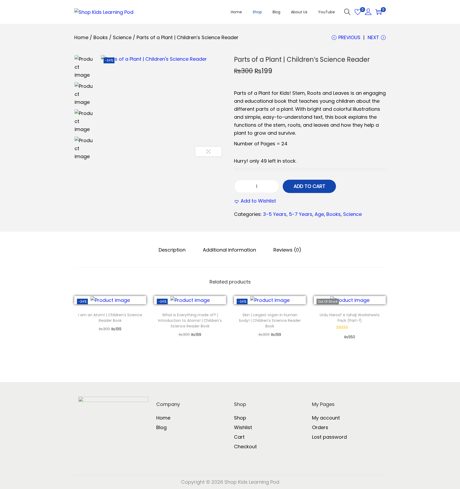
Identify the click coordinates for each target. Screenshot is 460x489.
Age (319, 214)
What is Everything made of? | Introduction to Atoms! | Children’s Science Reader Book (190, 320)
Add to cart (309, 186)
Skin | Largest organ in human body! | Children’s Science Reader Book (270, 320)
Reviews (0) (287, 249)
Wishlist (243, 427)
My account (326, 417)
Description (172, 249)
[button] (255, 201)
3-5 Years (274, 214)
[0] (358, 12)
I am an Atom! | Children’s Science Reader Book (110, 317)
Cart (239, 437)
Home (81, 37)
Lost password (329, 437)
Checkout (245, 446)
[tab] (172, 250)
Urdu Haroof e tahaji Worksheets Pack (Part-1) (350, 317)
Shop (240, 417)
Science (122, 37)
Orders (320, 427)
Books (100, 37)
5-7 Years (300, 214)
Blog (161, 427)
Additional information (229, 249)
